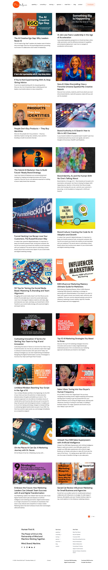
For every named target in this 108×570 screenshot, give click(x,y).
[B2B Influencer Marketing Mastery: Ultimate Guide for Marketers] (75, 270)
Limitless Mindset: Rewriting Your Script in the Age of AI (31, 389)
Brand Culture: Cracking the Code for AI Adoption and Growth (75, 233)
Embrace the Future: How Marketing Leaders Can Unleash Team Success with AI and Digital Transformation (30, 490)
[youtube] (29, 547)
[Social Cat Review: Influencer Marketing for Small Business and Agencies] (75, 474)
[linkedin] (32, 547)
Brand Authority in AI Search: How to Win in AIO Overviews (73, 132)
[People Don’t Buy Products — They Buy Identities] (32, 114)
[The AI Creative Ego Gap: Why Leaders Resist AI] (32, 24)
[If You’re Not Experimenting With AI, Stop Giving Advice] (32, 66)
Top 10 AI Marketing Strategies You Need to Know (75, 339)
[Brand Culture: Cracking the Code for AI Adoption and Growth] (75, 213)
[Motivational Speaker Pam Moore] (20, 2)
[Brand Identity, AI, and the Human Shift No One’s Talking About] (75, 160)
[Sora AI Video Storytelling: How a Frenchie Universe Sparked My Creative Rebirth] (75, 68)
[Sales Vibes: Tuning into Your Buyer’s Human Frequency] (75, 375)
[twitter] (24, 547)
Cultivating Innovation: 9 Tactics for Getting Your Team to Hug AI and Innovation (30, 341)
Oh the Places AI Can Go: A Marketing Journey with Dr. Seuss (31, 449)
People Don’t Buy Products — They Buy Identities (31, 129)
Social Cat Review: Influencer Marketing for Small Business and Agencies (74, 489)
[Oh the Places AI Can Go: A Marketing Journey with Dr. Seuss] (32, 431)
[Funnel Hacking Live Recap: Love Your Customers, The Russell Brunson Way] (32, 215)
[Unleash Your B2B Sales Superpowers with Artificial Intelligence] (75, 427)
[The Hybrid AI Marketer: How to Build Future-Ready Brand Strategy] (32, 157)
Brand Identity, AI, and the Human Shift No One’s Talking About (74, 177)
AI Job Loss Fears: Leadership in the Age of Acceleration (75, 36)
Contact (49, 560)
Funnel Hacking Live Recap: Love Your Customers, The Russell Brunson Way (30, 237)
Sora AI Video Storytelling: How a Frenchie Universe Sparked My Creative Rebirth (75, 87)
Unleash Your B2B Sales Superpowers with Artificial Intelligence (73, 441)
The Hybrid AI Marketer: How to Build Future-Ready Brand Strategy (30, 171)
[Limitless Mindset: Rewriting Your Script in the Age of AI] (32, 374)
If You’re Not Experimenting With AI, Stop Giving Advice (32, 81)
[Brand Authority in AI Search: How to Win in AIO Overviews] (75, 115)
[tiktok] (34, 547)
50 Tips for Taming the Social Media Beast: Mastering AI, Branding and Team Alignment (31, 291)
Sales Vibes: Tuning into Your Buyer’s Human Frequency (73, 390)
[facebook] (22, 547)
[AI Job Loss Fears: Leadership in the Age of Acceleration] (75, 22)
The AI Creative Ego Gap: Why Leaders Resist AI (31, 39)
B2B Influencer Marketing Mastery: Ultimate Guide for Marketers (72, 285)
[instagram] (27, 547)
